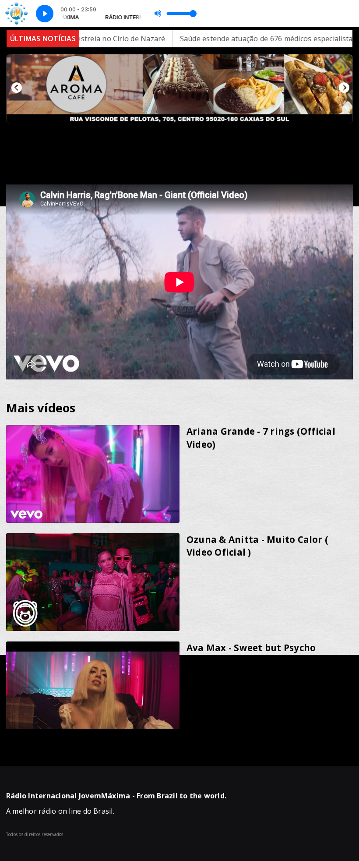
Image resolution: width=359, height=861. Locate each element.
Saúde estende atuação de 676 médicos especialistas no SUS (231, 38)
